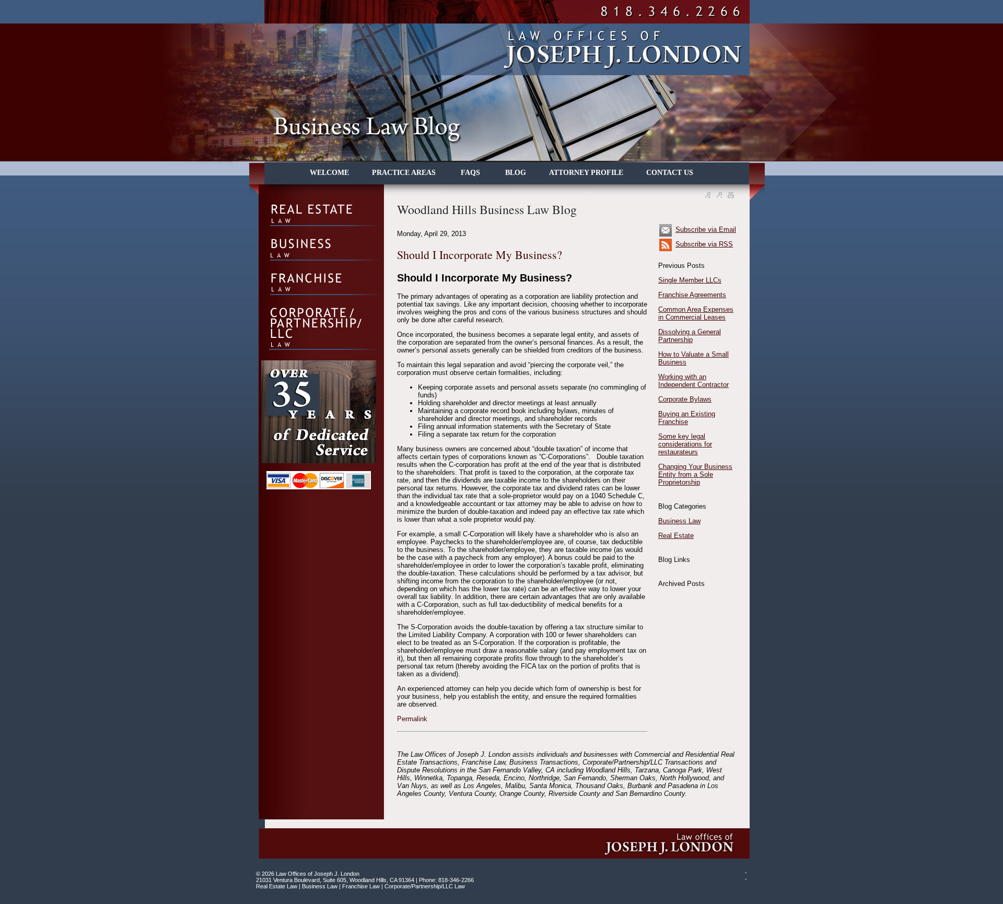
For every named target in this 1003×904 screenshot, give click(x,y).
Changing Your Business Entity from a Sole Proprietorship (695, 474)
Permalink (412, 719)
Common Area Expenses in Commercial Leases (695, 313)
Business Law (679, 521)
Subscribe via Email (705, 229)
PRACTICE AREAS (405, 173)
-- (746, 876)
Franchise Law (361, 886)
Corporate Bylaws (685, 399)
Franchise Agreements (692, 295)
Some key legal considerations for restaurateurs (685, 444)
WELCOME (329, 173)
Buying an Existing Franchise (686, 418)
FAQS (471, 173)
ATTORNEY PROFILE (586, 173)
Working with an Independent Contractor (693, 381)
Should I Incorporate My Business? (479, 254)
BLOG (515, 173)
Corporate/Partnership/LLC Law (424, 886)
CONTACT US (669, 173)
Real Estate (676, 535)
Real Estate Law (276, 886)
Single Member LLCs (689, 280)
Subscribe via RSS (704, 244)
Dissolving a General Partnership (689, 336)
